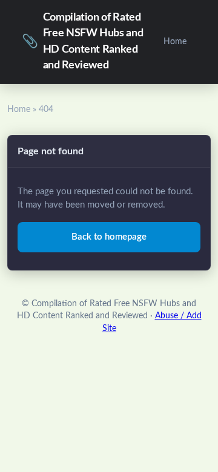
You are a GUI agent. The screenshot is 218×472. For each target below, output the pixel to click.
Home (175, 41)
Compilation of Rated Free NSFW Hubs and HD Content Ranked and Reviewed (82, 41)
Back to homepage (109, 236)
